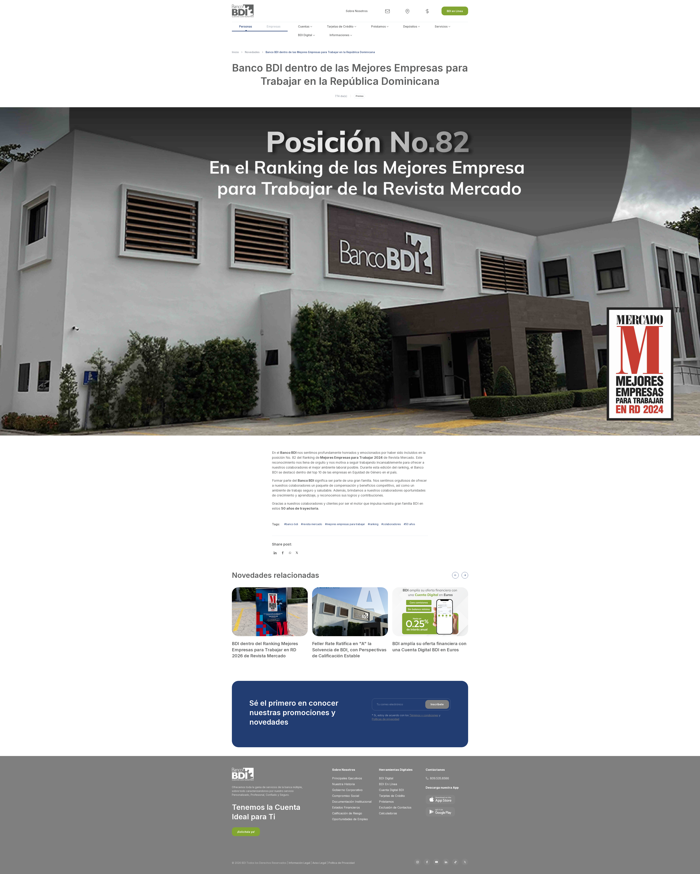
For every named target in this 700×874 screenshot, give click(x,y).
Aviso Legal (319, 862)
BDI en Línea (455, 11)
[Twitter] (297, 553)
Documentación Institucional (352, 801)
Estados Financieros (346, 807)
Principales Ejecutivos (347, 778)
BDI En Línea (388, 784)
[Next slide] (465, 575)
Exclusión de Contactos (395, 807)
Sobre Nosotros (357, 11)
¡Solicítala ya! (246, 831)
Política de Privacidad (341, 862)
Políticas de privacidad (385, 719)
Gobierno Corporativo (347, 790)
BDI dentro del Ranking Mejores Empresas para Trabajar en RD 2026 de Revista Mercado (265, 649)
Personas (245, 26)
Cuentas (303, 26)
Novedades (252, 52)
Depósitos (410, 26)
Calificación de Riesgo (347, 813)
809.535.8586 (439, 778)
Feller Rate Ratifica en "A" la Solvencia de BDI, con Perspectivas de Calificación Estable (349, 649)
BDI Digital (305, 35)
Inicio (235, 52)
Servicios (441, 26)
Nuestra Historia (343, 784)
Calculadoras (388, 813)
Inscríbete (437, 704)
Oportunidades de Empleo (350, 819)
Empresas (273, 26)
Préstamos (378, 26)
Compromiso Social (345, 796)
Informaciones (339, 35)
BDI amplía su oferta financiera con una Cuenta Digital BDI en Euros (429, 646)
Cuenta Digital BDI (391, 790)
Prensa (359, 96)
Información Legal (299, 862)
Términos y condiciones (423, 715)
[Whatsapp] (290, 553)
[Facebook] (283, 553)
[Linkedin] (275, 553)
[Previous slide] (455, 575)
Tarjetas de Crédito (340, 26)
